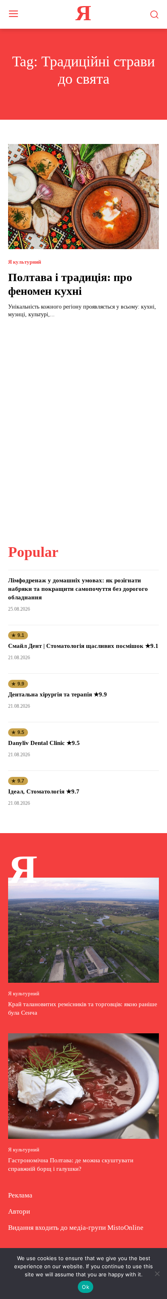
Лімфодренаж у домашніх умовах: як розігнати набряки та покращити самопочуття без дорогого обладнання (78, 589)
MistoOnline (125, 1227)
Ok (85, 1287)
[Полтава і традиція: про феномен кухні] (83, 196)
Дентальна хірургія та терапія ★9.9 (57, 694)
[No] (157, 1273)
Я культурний (24, 261)
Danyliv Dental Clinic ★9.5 (44, 743)
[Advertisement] (83, 426)
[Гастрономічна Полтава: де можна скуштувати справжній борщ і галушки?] (83, 1085)
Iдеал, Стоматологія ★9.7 (43, 791)
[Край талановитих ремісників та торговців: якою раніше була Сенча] (83, 930)
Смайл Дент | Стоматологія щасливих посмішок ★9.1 (83, 646)
